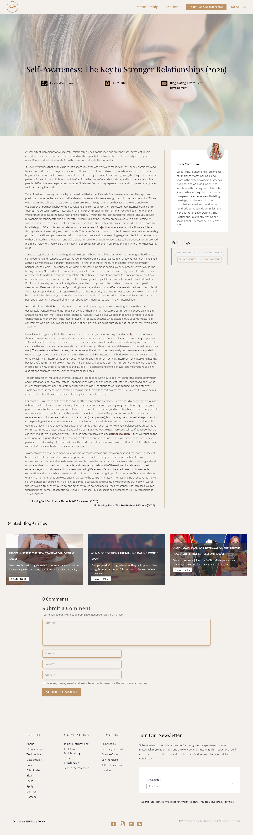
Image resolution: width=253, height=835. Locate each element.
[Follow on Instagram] (122, 824)
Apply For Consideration (206, 6)
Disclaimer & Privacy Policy (29, 821)
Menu (235, 7)
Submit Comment (61, 692)
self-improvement (210, 259)
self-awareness (187, 259)
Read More (19, 579)
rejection (104, 227)
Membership (147, 6)
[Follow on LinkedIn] (139, 824)
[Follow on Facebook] (113, 824)
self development (212, 252)
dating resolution (119, 433)
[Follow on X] (131, 824)
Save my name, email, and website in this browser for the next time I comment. (97, 683)
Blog (173, 83)
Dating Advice (186, 83)
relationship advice (188, 252)
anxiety (128, 333)
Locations (172, 6)
